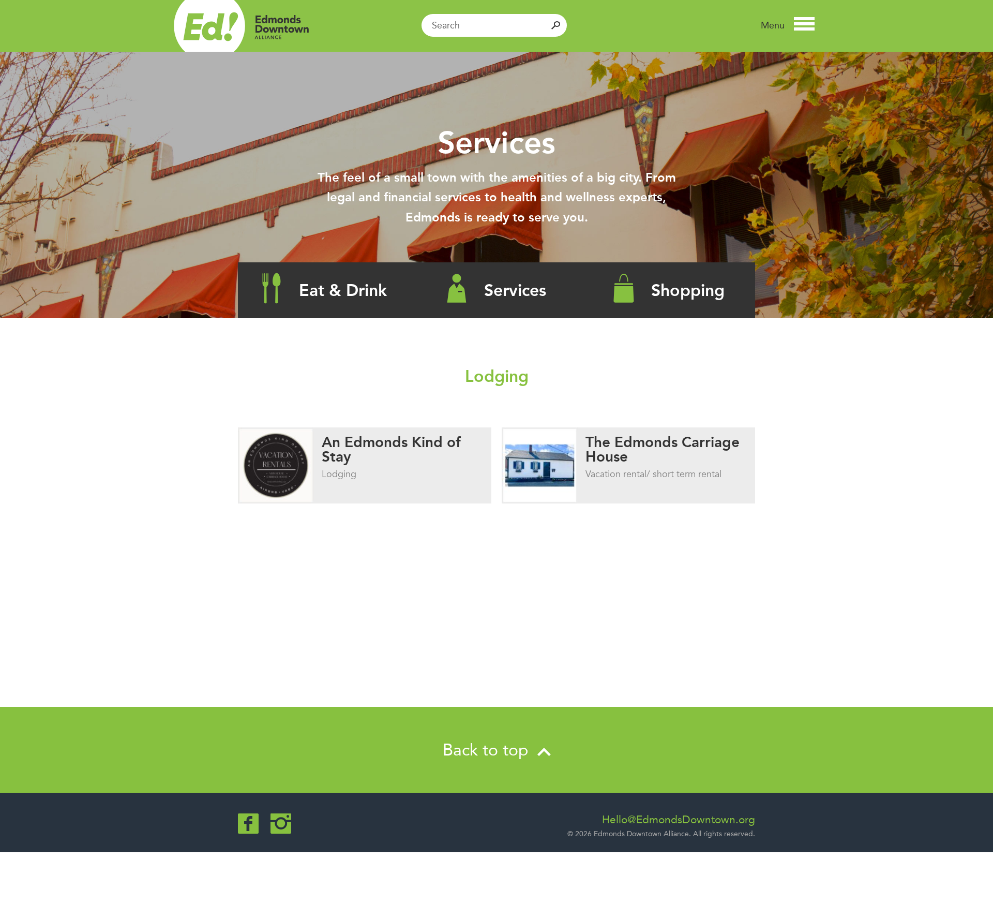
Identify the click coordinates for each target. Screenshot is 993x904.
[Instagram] (281, 823)
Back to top (488, 750)
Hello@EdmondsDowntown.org (678, 819)
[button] (788, 25)
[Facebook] (248, 823)
